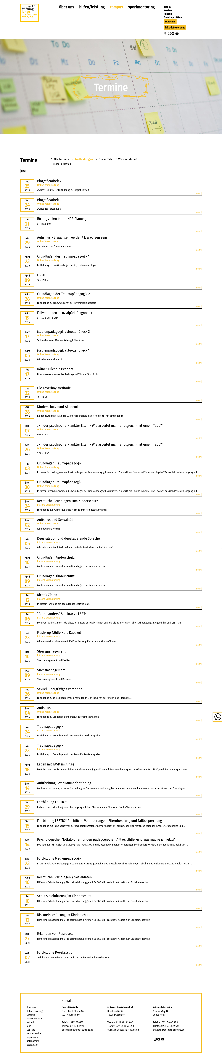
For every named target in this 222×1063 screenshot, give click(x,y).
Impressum (32, 1037)
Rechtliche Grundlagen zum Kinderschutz (67, 501)
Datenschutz (32, 1041)
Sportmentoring (141, 7)
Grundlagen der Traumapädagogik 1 (63, 256)
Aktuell (167, 6)
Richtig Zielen (47, 595)
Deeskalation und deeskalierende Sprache (68, 538)
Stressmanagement (51, 651)
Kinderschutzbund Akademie (58, 407)
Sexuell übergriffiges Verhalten (59, 689)
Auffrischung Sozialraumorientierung (64, 783)
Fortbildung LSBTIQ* (52, 802)
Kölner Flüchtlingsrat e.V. (55, 369)
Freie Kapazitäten (173, 17)
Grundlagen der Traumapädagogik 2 (63, 294)
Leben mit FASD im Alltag (55, 764)
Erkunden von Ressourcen (56, 933)
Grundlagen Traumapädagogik (59, 463)
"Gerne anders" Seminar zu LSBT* (62, 614)
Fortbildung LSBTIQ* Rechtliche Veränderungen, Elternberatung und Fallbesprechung (99, 821)
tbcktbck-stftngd (78, 1029)
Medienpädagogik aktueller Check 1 (63, 350)
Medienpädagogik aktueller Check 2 (63, 331)
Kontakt (168, 13)
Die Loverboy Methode (54, 388)
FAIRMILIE (170, 21)
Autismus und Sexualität (55, 520)
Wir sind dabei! (127, 159)
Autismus (44, 708)
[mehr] (198, 193)
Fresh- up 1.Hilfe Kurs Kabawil (59, 632)
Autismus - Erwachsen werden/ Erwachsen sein (72, 237)
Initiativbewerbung (175, 27)
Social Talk (105, 159)
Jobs (28, 1026)
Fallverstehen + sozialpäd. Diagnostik (64, 313)
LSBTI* (42, 275)
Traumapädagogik (50, 726)
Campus (116, 7)
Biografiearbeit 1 (49, 200)
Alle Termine (61, 159)
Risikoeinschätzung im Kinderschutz (63, 915)
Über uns (66, 7)
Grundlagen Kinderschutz (55, 557)
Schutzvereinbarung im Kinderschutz (64, 896)
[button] (169, 33)
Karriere (168, 10)
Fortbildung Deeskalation (55, 952)
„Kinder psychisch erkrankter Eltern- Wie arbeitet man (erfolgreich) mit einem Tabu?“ (100, 425)
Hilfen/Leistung (92, 7)
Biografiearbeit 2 (49, 181)
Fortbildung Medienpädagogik (59, 858)
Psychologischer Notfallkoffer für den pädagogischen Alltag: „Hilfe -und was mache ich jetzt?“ (106, 839)
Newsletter (32, 1044)
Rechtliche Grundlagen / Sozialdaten (64, 877)
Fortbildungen (84, 159)
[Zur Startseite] (29, 14)
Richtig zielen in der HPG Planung (61, 219)
